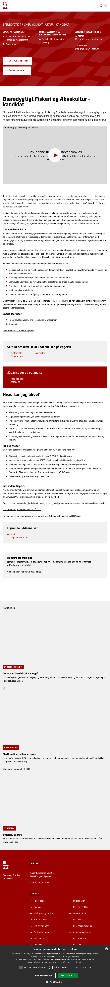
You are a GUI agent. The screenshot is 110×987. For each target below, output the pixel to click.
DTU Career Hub (80, 907)
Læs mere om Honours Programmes (24, 571)
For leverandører (41, 932)
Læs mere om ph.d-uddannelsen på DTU (22, 509)
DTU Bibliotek (79, 938)
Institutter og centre (43, 913)
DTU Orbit (77, 944)
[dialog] (55, 966)
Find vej (37, 907)
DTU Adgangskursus (82, 926)
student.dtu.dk (80, 913)
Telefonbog (39, 900)
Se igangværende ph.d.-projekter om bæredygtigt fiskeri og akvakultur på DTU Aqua (42, 516)
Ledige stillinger (41, 926)
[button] (105, 6)
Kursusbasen (79, 900)
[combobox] (106, 948)
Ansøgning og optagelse (17, 380)
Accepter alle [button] (68, 975)
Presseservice (40, 919)
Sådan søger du (16, 70)
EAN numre (39, 938)
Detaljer (79, 962)
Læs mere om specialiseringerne (18, 330)
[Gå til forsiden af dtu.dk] (5, 5)
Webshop (38, 944)
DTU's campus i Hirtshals (38, 301)
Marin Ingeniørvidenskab (19, 536)
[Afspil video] (55, 155)
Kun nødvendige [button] (43, 975)
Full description (17, 61)
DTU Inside (78, 919)
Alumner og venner (82, 932)
